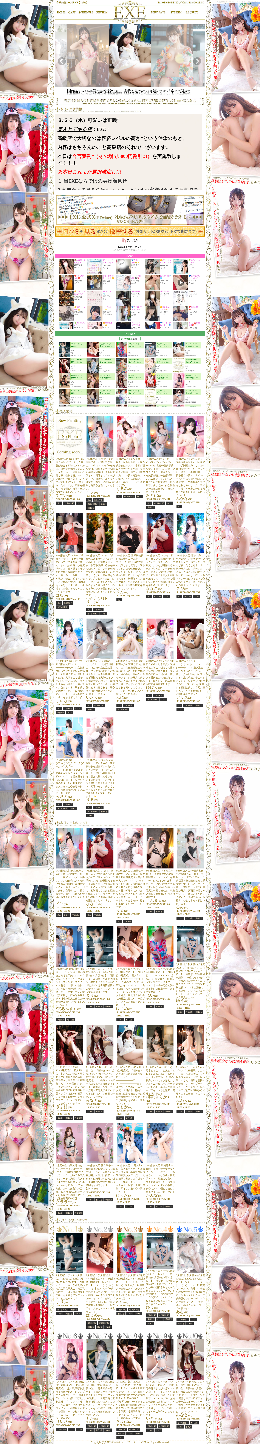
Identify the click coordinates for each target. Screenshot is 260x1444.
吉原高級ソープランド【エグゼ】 (129, 1442)
